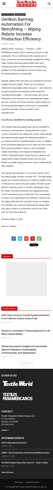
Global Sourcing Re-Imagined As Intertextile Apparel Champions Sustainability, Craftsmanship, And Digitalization (24, 349)
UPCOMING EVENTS (12, 438)
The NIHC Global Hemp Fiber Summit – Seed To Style (24, 463)
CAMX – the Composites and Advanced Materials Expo (25, 453)
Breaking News (20, 14)
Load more (25, 363)
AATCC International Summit (13, 443)
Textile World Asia (7, 14)
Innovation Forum (32, 482)
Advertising (18, 482)
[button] (49, 3)
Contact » (5, 430)
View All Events (7, 472)
